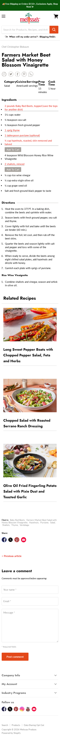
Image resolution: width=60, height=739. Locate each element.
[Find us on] (23, 540)
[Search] (54, 29)
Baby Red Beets (17, 520)
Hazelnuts (34, 522)
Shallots (6, 525)
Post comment (15, 656)
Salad (52, 522)
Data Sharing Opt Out (34, 725)
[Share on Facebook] (4, 539)
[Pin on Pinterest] (16, 539)
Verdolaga (24, 525)
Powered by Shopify (11, 733)
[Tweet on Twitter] (10, 539)
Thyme (14, 525)
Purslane (44, 522)
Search (5, 725)
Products (16, 725)
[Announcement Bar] (30, 5)
